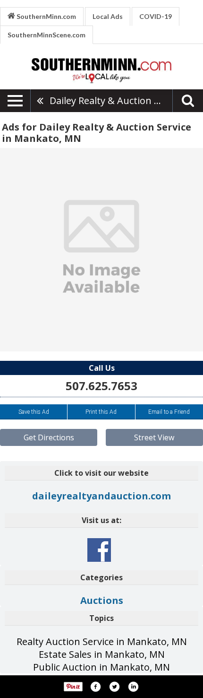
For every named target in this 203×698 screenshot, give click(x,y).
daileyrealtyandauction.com (101, 496)
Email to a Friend (169, 412)
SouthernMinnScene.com (46, 35)
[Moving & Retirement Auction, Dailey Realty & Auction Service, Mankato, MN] (101, 249)
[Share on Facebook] (95, 686)
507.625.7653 (101, 385)
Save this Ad (33, 412)
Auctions (101, 600)
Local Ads (108, 16)
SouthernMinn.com (45, 16)
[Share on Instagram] (133, 686)
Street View (154, 437)
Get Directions (49, 437)
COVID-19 (155, 16)
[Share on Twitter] (114, 686)
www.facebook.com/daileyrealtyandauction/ (99, 550)
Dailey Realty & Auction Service (111, 100)
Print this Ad (101, 412)
